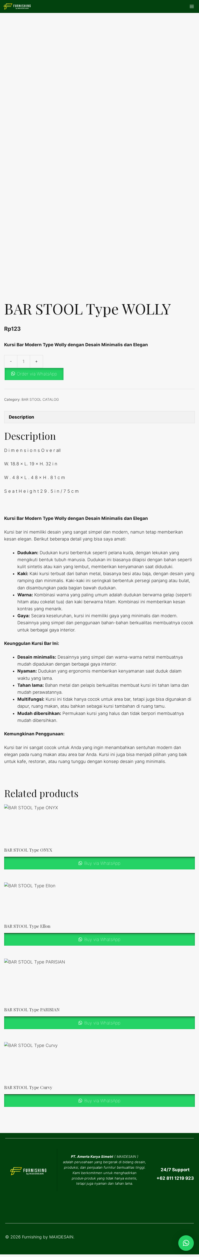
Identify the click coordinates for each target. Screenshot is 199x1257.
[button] (99, 374)
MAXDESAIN (126, 1156)
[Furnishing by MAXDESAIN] (17, 6)
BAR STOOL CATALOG (40, 399)
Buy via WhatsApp (101, 863)
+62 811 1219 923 (175, 1178)
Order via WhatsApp (37, 373)
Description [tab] (21, 417)
